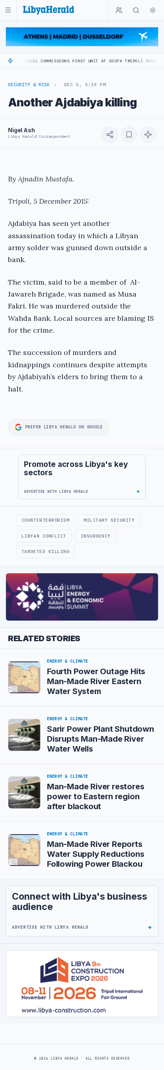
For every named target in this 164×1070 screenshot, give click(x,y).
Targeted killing (45, 551)
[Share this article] (110, 135)
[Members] (119, 10)
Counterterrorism (45, 520)
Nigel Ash (21, 130)
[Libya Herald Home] (48, 10)
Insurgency (96, 536)
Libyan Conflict (43, 536)
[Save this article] (129, 135)
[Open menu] (8, 10)
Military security (109, 520)
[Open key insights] (148, 135)
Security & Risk (29, 84)
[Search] (136, 10)
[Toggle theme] (153, 10)
